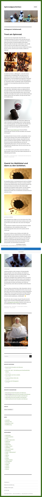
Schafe (6, 453)
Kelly (6, 397)
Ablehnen (21, 251)
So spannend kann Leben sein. (12, 378)
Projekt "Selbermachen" (10, 452)
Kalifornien (7, 441)
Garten (6, 438)
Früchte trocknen (20, 306)
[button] (10, 57)
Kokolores (7, 443)
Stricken (7, 458)
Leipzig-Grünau (8, 446)
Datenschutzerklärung (9, 484)
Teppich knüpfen (9, 459)
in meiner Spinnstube (13, 155)
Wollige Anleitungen (8, 487)
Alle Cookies (21, 248)
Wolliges (7, 464)
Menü (35, 6)
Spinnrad (5, 156)
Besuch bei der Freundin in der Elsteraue (14, 367)
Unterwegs (7, 462)
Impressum (6, 482)
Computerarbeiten (9, 436)
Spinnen (7, 455)
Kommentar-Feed (9, 423)
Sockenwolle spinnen (27, 155)
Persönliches (8, 450)
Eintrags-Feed (8, 421)
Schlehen (25, 306)
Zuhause (7, 469)
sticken (6, 456)
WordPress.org (8, 424)
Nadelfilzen (7, 447)
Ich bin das (6, 490)
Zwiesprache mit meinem (13, 302)
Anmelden (7, 420)
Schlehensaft (20, 155)
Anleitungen (8, 435)
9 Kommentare (12, 307)
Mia (6, 392)
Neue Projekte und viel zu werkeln (12, 374)
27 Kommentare (11, 156)
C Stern (6, 395)
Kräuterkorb (14, 306)
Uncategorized (8, 461)
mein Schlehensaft (15, 129)
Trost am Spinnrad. (13, 34)
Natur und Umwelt (9, 449)
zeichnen (7, 466)
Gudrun (7, 398)
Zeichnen (7, 467)
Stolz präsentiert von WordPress (27, 493)
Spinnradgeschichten (12, 7)
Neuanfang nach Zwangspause (12, 381)
